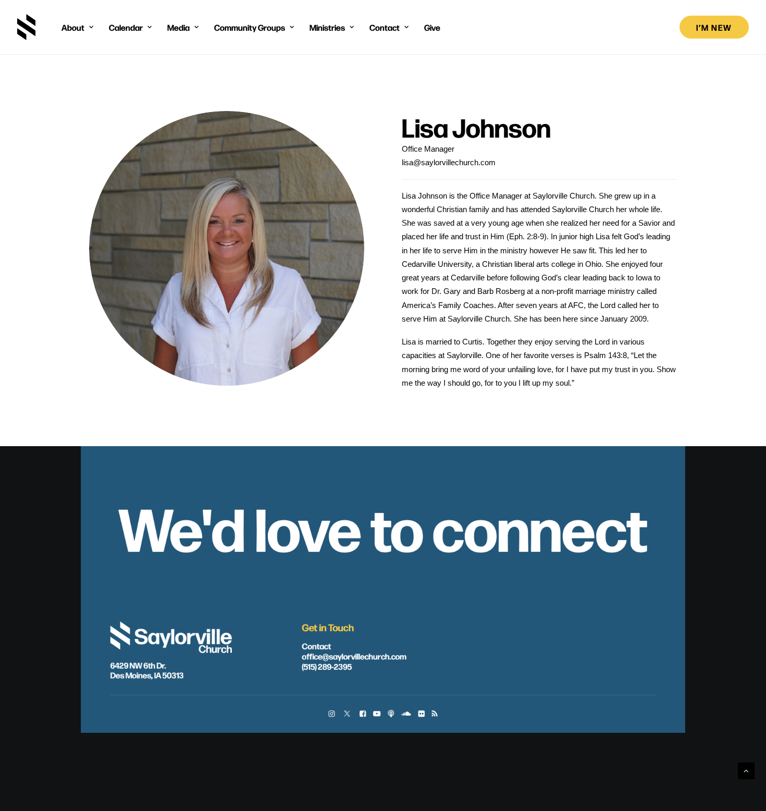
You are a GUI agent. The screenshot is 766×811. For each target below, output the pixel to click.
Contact (316, 646)
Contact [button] (384, 27)
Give (432, 27)
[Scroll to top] (746, 770)
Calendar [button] (126, 27)
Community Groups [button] (249, 27)
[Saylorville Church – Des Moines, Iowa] (26, 27)
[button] (332, 714)
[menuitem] (77, 27)
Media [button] (178, 27)
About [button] (72, 27)
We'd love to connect (382, 526)
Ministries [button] (327, 27)
